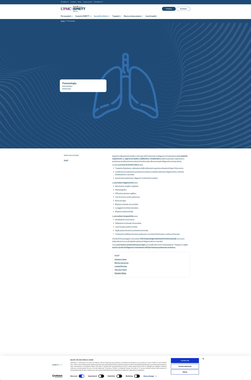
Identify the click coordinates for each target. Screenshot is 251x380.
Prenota (169, 9)
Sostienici (183, 9)
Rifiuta (185, 372)
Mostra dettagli (148, 376)
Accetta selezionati (184, 366)
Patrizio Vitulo (66, 88)
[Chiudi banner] (203, 358)
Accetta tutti (185, 360)
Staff (66, 160)
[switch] (101, 376)
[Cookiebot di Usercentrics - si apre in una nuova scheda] (57, 376)
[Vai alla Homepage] (73, 9)
